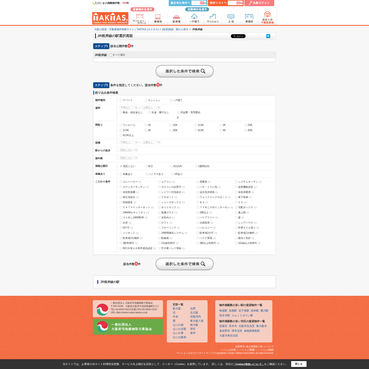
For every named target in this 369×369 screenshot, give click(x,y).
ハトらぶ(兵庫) (228, 349)
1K (149, 125)
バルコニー (207, 227)
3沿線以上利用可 (249, 243)
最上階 (243, 212)
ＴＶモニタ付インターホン (216, 207)
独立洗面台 (131, 197)
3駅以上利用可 (209, 243)
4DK (250, 130)
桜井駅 (255, 310)
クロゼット (169, 197)
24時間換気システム (174, 232)
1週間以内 (203, 166)
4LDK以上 (128, 135)
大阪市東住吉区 (228, 335)
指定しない (129, 166)
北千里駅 (244, 310)
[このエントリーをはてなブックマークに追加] (268, 36)
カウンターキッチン (136, 186)
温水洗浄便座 (209, 192)
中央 (175, 316)
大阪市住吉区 (247, 326)
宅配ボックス (247, 207)
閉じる (299, 363)
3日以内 (177, 166)
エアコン (168, 181)
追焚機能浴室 (247, 186)
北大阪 (194, 312)
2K (224, 125)
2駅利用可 (130, 243)
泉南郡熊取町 (252, 330)
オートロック (170, 207)
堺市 (192, 328)
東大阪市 (261, 326)
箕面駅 (233, 310)
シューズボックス (172, 202)
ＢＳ (204, 202)
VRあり (178, 174)
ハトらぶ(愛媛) (247, 349)
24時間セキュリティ (136, 212)
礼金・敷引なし (160, 112)
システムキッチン (249, 181)
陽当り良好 (246, 238)
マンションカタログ (186, 353)
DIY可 (128, 227)
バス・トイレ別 (210, 186)
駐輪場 (166, 238)
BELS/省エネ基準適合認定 (139, 248)
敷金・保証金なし (133, 112)
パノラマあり (156, 174)
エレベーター (132, 181)
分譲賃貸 (206, 222)
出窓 (127, 222)
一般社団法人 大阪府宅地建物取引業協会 (131, 326)
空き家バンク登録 (172, 248)
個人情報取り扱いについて (260, 346)
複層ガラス (169, 212)
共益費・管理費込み (188, 115)
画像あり (128, 174)
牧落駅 (223, 310)
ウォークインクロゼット (215, 197)
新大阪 (177, 308)
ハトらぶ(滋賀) (266, 349)
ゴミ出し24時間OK (135, 217)
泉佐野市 (224, 330)
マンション (154, 100)
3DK (175, 130)
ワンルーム (129, 125)
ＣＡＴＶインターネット (138, 207)
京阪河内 (195, 316)
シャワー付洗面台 (172, 192)
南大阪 (194, 324)
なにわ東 (178, 333)
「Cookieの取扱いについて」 (248, 364)
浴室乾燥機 (131, 192)
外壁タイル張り (248, 227)
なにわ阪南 (179, 337)
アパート (128, 100)
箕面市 (223, 326)
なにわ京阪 (179, 328)
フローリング (170, 227)
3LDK (201, 130)
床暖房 (205, 181)
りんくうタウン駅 (242, 315)
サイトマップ (206, 353)
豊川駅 (264, 310)
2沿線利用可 (169, 243)
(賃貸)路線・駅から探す (175, 29)
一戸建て (178, 100)
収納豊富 (129, 202)
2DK (250, 125)
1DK (175, 125)
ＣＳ (242, 202)
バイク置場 (207, 238)
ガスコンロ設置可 (172, 186)
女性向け (168, 217)
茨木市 (233, 326)
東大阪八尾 (197, 320)
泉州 (192, 333)
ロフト (166, 222)
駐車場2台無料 (132, 238)
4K (224, 130)
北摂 (192, 308)
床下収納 (244, 197)
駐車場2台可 (208, 232)
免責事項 (239, 346)
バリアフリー (209, 217)
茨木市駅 (224, 315)
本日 (150, 166)
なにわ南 (178, 324)
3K (149, 130)
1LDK (201, 125)
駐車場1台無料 (248, 232)
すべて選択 (119, 54)
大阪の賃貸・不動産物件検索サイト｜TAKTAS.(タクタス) (126, 29)
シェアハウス (247, 222)
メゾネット (131, 232)
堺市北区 (237, 330)
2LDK (126, 130)
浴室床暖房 (246, 192)
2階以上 (206, 212)
